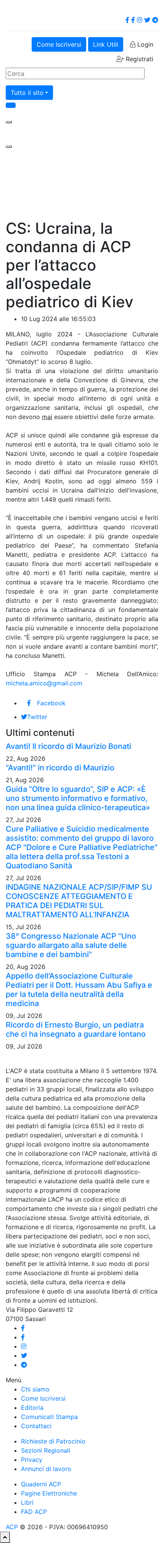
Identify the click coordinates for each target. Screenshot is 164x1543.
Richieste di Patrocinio (53, 1441)
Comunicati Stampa (49, 1417)
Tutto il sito (27, 92)
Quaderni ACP (41, 1484)
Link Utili (105, 44)
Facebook (51, 703)
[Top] (5, 1537)
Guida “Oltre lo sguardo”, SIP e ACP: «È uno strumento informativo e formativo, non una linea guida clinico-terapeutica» (78, 798)
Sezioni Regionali (45, 1450)
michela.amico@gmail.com (44, 683)
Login (144, 44)
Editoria (32, 1407)
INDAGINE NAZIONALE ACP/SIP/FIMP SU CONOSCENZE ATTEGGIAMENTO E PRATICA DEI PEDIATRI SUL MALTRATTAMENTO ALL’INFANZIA (79, 900)
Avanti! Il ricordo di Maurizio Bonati (68, 746)
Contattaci (36, 1426)
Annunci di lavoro (46, 1469)
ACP (12, 1527)
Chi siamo (35, 1389)
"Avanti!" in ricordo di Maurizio (60, 767)
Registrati (138, 59)
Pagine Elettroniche (49, 1493)
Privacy (31, 1459)
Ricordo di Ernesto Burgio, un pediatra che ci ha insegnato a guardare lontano (76, 1029)
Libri (27, 1502)
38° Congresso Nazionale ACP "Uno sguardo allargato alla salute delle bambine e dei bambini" (71, 945)
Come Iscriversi (59, 44)
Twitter (37, 717)
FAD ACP (34, 1511)
